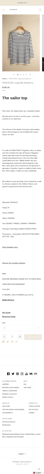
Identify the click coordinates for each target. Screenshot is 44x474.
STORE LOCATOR (34, 406)
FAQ (25, 384)
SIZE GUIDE (27, 387)
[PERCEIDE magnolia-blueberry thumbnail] (17, 74)
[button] (38, 472)
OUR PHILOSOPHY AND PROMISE (13, 409)
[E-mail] (35, 374)
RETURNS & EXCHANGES (10, 387)
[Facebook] (8, 374)
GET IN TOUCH (33, 409)
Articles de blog (8, 422)
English (21, 454)
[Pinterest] (17, 374)
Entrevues (6, 425)
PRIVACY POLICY (7, 397)
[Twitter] (13, 374)
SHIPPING (5, 384)
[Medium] (31, 374)
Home (4, 79)
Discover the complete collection (13, 263)
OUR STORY (6, 406)
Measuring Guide (8, 316)
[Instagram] (22, 374)
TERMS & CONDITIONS (9, 391)
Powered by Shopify (22, 464)
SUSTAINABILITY (7, 413)
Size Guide (6, 312)
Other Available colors (10, 247)
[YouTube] (26, 374)
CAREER (31, 413)
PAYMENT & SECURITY (9, 394)
